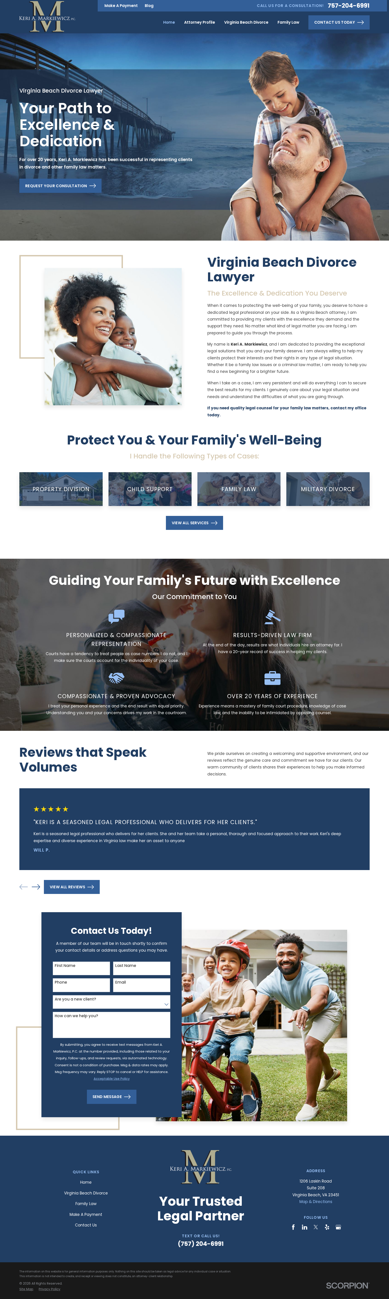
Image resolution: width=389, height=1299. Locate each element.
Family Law (86, 1203)
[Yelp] (327, 1227)
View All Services (190, 523)
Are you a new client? (75, 999)
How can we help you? (76, 1016)
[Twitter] (316, 1227)
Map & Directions (315, 1201)
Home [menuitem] (169, 22)
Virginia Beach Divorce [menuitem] (246, 22)
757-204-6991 (349, 6)
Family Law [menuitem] (288, 22)
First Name (65, 965)
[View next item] (36, 887)
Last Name (125, 965)
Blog (149, 5)
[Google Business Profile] (338, 1227)
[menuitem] (26, 1289)
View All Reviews (67, 887)
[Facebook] (293, 1227)
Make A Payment (121, 5)
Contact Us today (334, 22)
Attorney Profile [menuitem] (199, 22)
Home (86, 1182)
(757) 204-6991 (201, 1244)
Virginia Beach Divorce (86, 1193)
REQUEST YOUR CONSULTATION (56, 186)
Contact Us (86, 1225)
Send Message (107, 1097)
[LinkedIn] (304, 1227)
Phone (61, 982)
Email (120, 982)
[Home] (47, 16)
